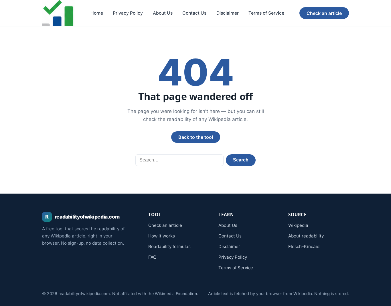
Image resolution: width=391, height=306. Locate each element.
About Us (163, 13)
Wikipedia (298, 225)
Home (96, 13)
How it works (161, 236)
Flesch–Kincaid (303, 246)
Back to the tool (195, 137)
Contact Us (194, 13)
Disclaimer (227, 13)
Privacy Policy (128, 13)
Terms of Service (266, 13)
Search (240, 159)
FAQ (152, 257)
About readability (306, 236)
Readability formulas (169, 246)
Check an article (324, 13)
